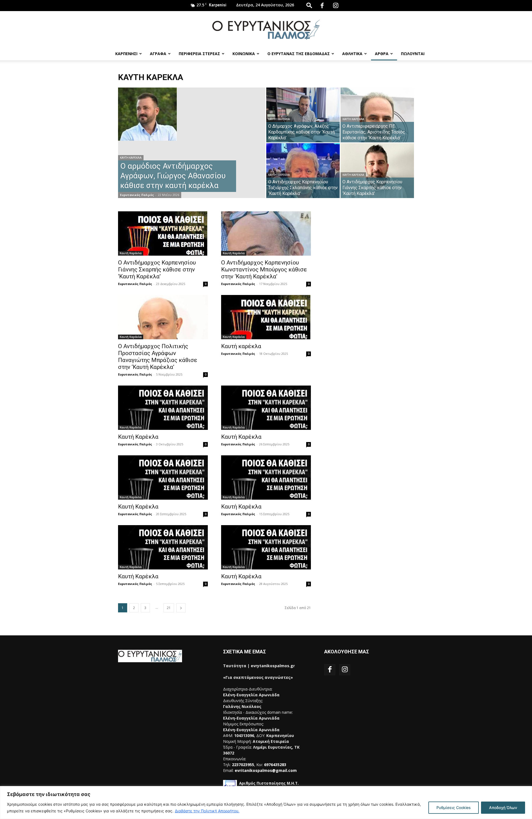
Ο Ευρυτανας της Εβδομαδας (298, 53)
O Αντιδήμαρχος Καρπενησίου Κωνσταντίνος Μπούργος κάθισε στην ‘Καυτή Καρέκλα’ (264, 269)
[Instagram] (335, 5)
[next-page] (181, 607)
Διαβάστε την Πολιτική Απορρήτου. (207, 810)
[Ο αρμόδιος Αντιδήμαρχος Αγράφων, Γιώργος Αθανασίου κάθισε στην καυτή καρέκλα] (191, 114)
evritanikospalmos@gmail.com (266, 770)
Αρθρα (381, 53)
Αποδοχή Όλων (503, 807)
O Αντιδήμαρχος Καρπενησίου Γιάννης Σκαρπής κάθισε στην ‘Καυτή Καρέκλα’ (157, 269)
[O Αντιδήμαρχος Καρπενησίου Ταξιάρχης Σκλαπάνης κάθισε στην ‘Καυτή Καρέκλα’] (303, 170)
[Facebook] (322, 5)
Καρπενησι (126, 53)
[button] (309, 5)
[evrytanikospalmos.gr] (266, 29)
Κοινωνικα (243, 53)
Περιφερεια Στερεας (199, 53)
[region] (266, 802)
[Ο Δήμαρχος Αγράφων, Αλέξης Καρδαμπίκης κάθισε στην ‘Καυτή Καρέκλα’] (303, 115)
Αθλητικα (352, 53)
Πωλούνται (412, 53)
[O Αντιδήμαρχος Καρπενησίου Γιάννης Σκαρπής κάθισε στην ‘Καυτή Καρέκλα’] (377, 170)
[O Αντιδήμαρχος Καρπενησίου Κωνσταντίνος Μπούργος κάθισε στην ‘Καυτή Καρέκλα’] (266, 233)
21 (169, 607)
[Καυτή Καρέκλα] (163, 408)
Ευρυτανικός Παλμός (137, 195)
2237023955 (243, 764)
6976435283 (275, 764)
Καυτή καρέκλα (241, 346)
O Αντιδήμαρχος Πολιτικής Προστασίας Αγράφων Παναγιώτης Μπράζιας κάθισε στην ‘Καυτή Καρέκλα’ (157, 356)
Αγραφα (158, 53)
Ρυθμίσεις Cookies (453, 807)
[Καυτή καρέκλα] (266, 317)
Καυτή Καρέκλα (131, 157)
